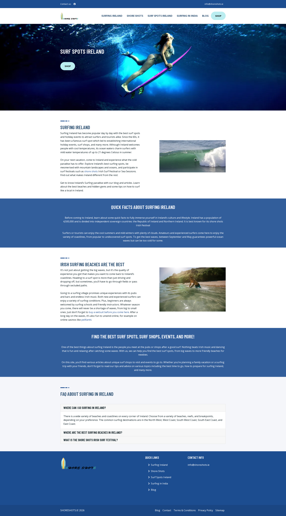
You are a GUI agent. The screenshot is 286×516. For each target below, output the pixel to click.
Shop (218, 15)
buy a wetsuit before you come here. (109, 312)
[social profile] (74, 4)
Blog (205, 15)
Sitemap (219, 510)
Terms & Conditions (185, 510)
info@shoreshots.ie (214, 4)
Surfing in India (187, 15)
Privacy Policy (205, 510)
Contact (167, 510)
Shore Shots (135, 15)
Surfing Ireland (111, 15)
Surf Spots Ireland (160, 15)
